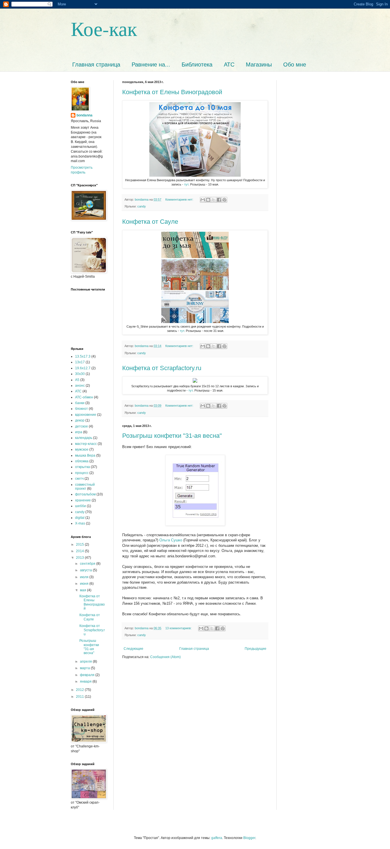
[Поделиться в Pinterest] (224, 200)
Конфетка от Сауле (150, 221)
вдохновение (85, 415)
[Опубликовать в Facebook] (219, 200)
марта (85, 668)
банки (80, 403)
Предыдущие (255, 649)
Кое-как (104, 28)
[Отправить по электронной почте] (203, 200)
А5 (77, 380)
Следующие (133, 649)
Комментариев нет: (179, 199)
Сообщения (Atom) (165, 657)
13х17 (80, 362)
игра (78, 432)
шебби (80, 506)
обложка (82, 461)
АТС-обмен (84, 397)
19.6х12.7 (83, 368)
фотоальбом (85, 494)
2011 (80, 697)
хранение (83, 500)
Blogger (249, 838)
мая (83, 590)
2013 (80, 558)
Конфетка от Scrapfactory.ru (161, 368)
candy (141, 206)
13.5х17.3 (83, 356)
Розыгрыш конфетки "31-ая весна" (172, 435)
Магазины (259, 64)
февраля (87, 675)
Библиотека (197, 64)
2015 (80, 544)
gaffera (216, 838)
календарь (83, 438)
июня (84, 584)
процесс (82, 473)
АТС (229, 64)
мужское (82, 449)
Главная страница (96, 64)
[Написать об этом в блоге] (208, 200)
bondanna (85, 115)
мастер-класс (86, 444)
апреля (86, 662)
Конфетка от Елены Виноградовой (172, 92)
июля (84, 577)
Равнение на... (151, 64)
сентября (88, 564)
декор (80, 420)
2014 (80, 551)
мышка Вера (85, 455)
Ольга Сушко (170, 540)
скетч (79, 479)
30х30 (80, 374)
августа (86, 570)
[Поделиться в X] (213, 200)
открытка (82, 467)
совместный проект (85, 487)
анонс (80, 386)
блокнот (81, 409)
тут (186, 184)
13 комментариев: (178, 628)
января (86, 681)
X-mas (80, 523)
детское (81, 426)
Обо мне (294, 64)
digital (80, 518)
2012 (80, 690)
